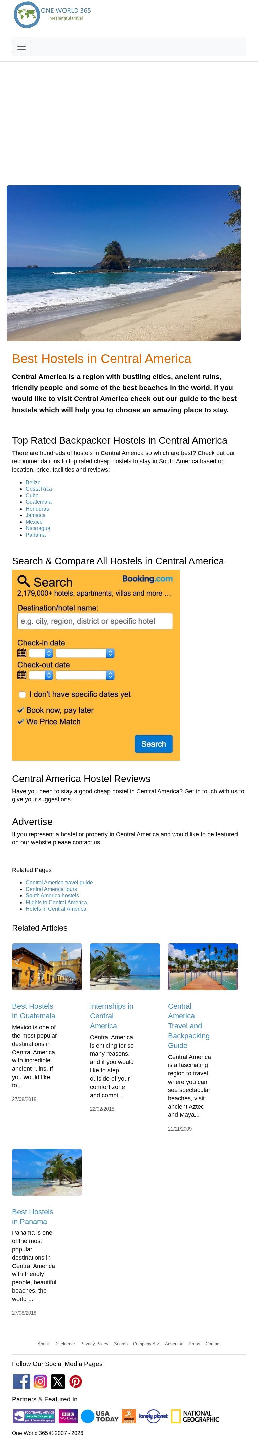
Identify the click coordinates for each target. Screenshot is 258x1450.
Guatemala (39, 502)
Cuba (32, 495)
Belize (33, 482)
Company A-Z (146, 1343)
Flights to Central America (56, 902)
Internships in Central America (111, 1016)
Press (194, 1343)
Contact (213, 1343)
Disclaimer (64, 1343)
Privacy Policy (94, 1343)
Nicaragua (38, 528)
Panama (36, 535)
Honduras (37, 509)
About (43, 1343)
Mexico (34, 522)
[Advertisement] (129, 128)
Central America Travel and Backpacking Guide (189, 1026)
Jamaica (36, 515)
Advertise (174, 1343)
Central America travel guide (59, 882)
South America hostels (52, 895)
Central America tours (51, 889)
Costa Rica (39, 489)
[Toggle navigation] (21, 46)
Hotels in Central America (56, 909)
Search (121, 1343)
